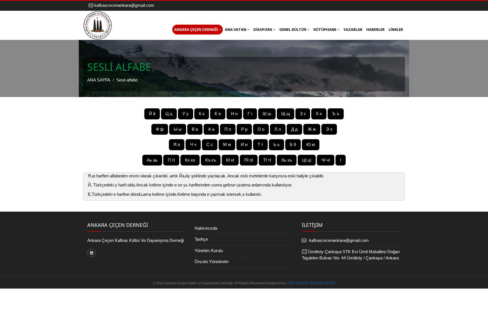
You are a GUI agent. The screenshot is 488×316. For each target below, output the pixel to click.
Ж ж (312, 129)
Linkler (396, 29)
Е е (218, 113)
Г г (250, 113)
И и (244, 144)
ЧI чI (325, 160)
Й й (152, 113)
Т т (260, 144)
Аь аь (152, 160)
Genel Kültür (292, 29)
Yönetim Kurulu (209, 250)
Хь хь (286, 160)
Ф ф (160, 129)
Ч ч (193, 144)
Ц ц (168, 113)
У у (185, 113)
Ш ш (267, 113)
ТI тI (267, 160)
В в (195, 129)
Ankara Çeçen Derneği (196, 29)
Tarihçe (201, 239)
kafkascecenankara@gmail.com (123, 5)
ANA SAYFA (98, 80)
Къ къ (210, 160)
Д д (294, 129)
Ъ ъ (335, 113)
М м (227, 144)
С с (209, 144)
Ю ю (310, 144)
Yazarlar (352, 29)
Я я (176, 144)
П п (228, 129)
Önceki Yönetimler (212, 261)
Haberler (375, 29)
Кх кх (190, 160)
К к (201, 113)
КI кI (230, 160)
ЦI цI (306, 160)
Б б (293, 144)
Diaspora (262, 29)
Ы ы (178, 129)
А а (211, 129)
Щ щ (285, 113)
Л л (277, 129)
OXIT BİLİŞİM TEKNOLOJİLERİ (311, 283)
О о (261, 129)
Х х (319, 113)
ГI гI (171, 160)
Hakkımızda (206, 228)
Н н (234, 113)
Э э (329, 129)
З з (303, 113)
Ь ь (276, 144)
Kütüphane (324, 29)
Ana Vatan (235, 29)
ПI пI (248, 160)
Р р (244, 129)
